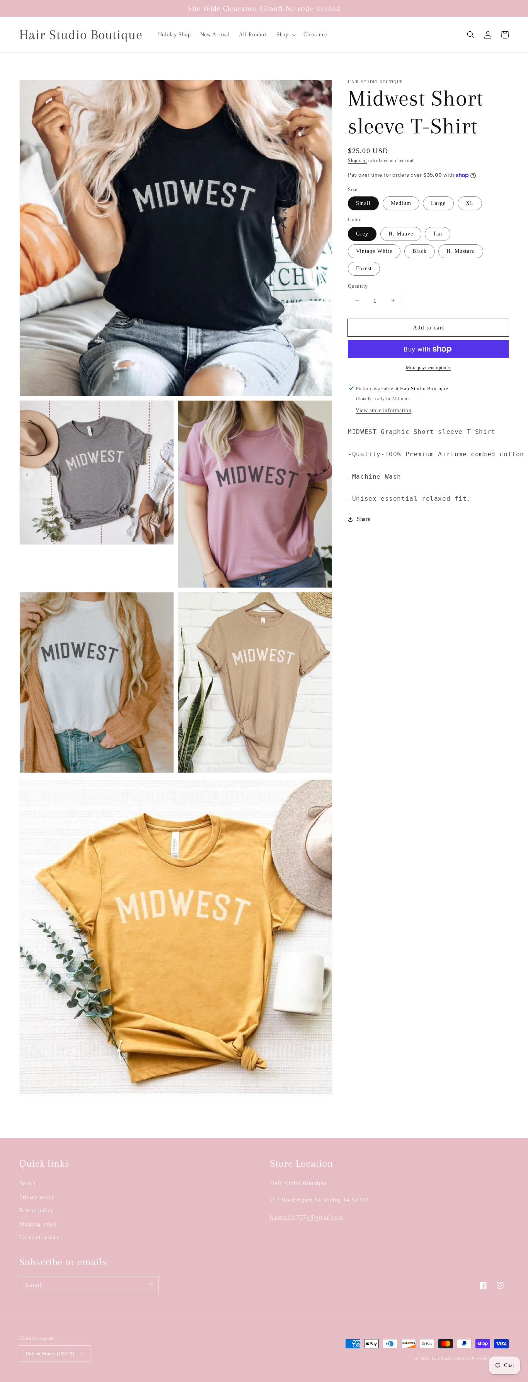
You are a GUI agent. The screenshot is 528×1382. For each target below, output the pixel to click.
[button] (285, 35)
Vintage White (374, 251)
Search (27, 1183)
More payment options (428, 367)
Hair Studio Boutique (451, 1358)
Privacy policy (36, 1197)
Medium (401, 203)
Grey (362, 234)
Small (363, 203)
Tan (437, 234)
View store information (383, 410)
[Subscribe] (149, 1284)
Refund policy (36, 1210)
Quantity (358, 286)
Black (419, 251)
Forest (364, 268)
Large (438, 203)
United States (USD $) (50, 1353)
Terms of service (39, 1237)
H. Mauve (400, 234)
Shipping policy (38, 1224)
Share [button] (363, 519)
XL (470, 203)
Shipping (357, 160)
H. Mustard (460, 251)
